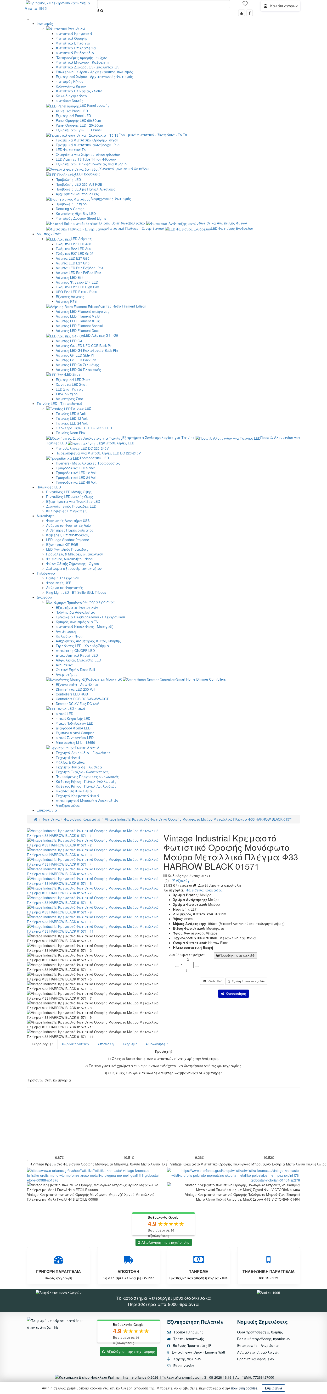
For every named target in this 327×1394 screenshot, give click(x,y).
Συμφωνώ (273, 1388)
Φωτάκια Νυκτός (69, 100)
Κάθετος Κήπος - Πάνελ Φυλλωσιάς (86, 781)
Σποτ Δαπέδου (67, 394)
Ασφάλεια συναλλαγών (258, 1352)
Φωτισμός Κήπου (69, 81)
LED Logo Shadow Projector (67, 539)
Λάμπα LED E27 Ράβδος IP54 (79, 267)
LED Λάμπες (81, 238)
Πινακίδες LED (49, 487)
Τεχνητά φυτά (87, 747)
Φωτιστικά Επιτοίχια (73, 43)
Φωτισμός (45, 23)
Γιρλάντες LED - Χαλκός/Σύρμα (82, 645)
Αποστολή (105, 1043)
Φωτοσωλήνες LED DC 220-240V (82, 448)
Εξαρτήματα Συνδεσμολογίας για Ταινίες (158, 437)
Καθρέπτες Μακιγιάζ (104, 679)
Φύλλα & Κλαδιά (70, 762)
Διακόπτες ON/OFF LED (75, 650)
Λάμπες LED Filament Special (79, 325)
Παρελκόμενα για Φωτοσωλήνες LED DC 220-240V (98, 453)
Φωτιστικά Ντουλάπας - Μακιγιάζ (84, 626)
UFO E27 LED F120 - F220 (76, 291)
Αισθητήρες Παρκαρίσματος (70, 530)
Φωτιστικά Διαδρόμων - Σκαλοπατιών (87, 67)
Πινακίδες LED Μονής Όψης (69, 491)
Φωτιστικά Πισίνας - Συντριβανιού (135, 228)
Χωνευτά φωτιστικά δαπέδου (124, 168)
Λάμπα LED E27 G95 (73, 258)
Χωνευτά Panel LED (72, 110)
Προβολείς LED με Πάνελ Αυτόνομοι (86, 189)
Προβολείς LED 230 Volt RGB (79, 184)
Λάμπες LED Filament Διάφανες (82, 311)
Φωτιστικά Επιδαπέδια (75, 52)
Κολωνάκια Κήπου (71, 86)
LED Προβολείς (87, 174)
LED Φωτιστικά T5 (71, 149)
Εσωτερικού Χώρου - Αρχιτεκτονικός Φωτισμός (94, 71)
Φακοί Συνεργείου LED (75, 737)
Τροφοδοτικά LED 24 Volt (76, 477)
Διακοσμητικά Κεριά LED (77, 655)
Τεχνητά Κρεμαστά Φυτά (77, 795)
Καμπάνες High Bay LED (76, 213)
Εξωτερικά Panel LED (73, 115)
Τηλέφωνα (46, 573)
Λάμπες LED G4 (69, 340)
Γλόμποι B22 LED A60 (73, 248)
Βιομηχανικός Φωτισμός (110, 198)
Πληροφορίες (42, 1043)
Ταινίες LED (81, 408)
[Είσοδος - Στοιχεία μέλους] (241, 13)
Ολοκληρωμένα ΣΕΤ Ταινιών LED (84, 427)
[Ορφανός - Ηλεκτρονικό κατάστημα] (56, 2)
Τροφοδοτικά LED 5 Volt (75, 467)
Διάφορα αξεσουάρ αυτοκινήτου (74, 568)
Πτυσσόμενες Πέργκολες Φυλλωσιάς (87, 776)
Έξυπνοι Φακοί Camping (75, 732)
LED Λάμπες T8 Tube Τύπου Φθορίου (86, 159)
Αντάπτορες (66, 631)
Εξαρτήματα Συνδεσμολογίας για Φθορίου (92, 164)
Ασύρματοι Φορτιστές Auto (68, 525)
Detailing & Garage (70, 208)
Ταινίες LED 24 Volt (72, 423)
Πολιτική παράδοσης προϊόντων (263, 1338)
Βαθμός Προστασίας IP (191, 1345)
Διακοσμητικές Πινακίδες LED (71, 506)
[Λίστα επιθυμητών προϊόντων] (245, 5)
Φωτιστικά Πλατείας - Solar (79, 91)
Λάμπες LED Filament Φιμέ (78, 321)
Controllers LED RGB (72, 694)
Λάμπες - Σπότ (49, 233)
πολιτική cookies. (244, 1388)
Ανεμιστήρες (67, 674)
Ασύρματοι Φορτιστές (64, 587)
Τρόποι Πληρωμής (188, 1332)
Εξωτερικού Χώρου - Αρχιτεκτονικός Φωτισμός (94, 76)
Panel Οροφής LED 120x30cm (79, 125)
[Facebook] (250, 13)
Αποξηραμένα (68, 805)
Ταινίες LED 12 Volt (72, 418)
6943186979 (268, 1278)
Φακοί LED (64, 713)
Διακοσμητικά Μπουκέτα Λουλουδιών (87, 800)
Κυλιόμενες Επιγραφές (66, 511)
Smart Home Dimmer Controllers (201, 679)
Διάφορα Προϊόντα (98, 601)
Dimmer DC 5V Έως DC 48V (77, 703)
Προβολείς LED (68, 179)
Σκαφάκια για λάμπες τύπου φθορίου (88, 154)
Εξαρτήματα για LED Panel (78, 130)
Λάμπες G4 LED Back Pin (76, 360)
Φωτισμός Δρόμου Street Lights (81, 218)
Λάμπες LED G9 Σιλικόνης (77, 364)
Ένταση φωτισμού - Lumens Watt (198, 1352)
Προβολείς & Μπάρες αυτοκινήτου (74, 554)
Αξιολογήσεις (157, 1043)
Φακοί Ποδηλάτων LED (74, 723)
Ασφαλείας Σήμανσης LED (78, 660)
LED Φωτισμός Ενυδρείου (232, 228)
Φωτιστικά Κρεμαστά (74, 33)
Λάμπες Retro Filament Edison (122, 306)
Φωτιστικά (76, 28)
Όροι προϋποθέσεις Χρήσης (260, 1332)
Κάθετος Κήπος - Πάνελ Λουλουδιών (86, 786)
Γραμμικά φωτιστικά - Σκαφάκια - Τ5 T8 (152, 134)
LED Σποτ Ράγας (69, 389)
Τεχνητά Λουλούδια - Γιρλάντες (83, 752)
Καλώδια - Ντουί (70, 636)
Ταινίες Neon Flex (70, 432)
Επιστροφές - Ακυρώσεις (258, 1345)
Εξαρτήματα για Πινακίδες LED (73, 501)
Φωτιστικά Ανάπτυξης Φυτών (222, 223)
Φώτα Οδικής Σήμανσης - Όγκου (72, 563)
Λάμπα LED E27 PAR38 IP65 (78, 272)
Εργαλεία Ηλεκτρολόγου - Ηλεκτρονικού (90, 617)
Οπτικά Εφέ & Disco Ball (75, 669)
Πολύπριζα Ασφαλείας (75, 612)
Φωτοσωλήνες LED (118, 443)
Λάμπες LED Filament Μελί (78, 316)
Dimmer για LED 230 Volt (75, 689)
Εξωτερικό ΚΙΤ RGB (62, 544)
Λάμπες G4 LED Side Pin (76, 355)
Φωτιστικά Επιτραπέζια (76, 47)
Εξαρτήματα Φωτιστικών (77, 607)
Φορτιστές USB (58, 582)
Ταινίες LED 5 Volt (71, 413)
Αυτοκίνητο (46, 515)
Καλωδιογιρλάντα (71, 95)
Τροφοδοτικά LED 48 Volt (76, 482)
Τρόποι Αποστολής (188, 1338)
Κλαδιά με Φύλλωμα (74, 791)
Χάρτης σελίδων (186, 1358)
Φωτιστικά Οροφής (72, 38)
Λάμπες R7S (66, 301)
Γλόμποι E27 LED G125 (75, 253)
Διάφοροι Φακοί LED (73, 728)
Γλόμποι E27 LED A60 (73, 243)
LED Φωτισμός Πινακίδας (67, 549)
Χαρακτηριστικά (75, 1043)
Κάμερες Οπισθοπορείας (67, 534)
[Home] (35, 819)
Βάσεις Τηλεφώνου (62, 578)
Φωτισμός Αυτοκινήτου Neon (69, 558)
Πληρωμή (129, 1043)
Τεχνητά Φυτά (68, 757)
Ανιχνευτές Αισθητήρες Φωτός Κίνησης (88, 640)
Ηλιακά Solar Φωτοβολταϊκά (121, 223)
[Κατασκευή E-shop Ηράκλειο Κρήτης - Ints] (93, 1377)
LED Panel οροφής (94, 105)
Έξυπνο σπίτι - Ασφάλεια (77, 684)
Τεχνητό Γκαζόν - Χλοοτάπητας (82, 771)
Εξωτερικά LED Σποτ (73, 379)
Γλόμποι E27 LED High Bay (77, 287)
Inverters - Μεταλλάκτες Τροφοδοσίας (88, 463)
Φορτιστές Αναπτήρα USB (68, 520)
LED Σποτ (72, 374)
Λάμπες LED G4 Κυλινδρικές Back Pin (87, 350)
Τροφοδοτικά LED (94, 457)
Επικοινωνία (47, 810)
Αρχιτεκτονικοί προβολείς (77, 193)
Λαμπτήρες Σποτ (70, 398)
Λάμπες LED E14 (70, 277)
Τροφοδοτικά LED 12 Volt (76, 472)
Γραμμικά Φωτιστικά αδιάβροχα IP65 (87, 144)
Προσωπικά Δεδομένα (255, 1358)
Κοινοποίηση (235, 993)
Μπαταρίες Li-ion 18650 (75, 742)
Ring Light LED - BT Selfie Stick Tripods (76, 592)
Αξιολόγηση (185, 880)
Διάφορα (44, 597)
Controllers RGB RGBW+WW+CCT (82, 698)
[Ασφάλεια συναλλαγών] (58, 1292)
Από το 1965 (36, 8)
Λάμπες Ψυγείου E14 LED (77, 282)
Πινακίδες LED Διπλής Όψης (69, 496)
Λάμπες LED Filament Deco (78, 330)
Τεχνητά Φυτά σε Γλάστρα (79, 767)
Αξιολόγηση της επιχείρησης (165, 1242)
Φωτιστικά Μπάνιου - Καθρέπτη (82, 62)
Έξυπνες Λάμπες (70, 296)
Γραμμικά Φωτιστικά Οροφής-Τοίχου (87, 140)
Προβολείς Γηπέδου (72, 204)
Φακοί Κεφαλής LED (73, 718)
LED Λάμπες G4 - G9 (101, 335)
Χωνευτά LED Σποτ (71, 384)
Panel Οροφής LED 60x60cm (78, 120)
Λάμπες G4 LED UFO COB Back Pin (84, 345)
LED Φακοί (76, 708)
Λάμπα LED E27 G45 (73, 263)
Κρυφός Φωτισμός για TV (77, 621)
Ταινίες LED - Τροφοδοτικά (59, 403)
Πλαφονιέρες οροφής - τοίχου (81, 57)
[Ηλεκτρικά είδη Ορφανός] (268, 1292)
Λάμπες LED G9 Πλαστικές (78, 369)
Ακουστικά (64, 664)
